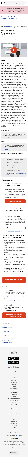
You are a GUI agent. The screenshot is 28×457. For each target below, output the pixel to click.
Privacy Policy (18, 432)
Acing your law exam (14, 415)
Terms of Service (10, 432)
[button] (14, 50)
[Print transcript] (25, 22)
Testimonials (14, 404)
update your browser (16, 11)
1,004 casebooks (17, 300)
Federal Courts (5, 330)
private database (8, 26)
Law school (14, 380)
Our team (14, 396)
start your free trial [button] (16, 137)
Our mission (14, 394)
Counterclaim (5, 340)
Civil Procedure (5, 325)
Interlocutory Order (7, 342)
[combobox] (14, 3)
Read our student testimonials (15, 205)
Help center (14, 425)
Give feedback (14, 423)
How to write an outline (14, 413)
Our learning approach (14, 398)
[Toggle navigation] (26, 2)
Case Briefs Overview (13, 16)
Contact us (14, 421)
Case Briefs (11, 18)
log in (22, 137)
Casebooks (4, 18)
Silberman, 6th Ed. (7, 327)
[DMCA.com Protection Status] (14, 438)
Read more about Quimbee (15, 231)
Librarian (14, 384)
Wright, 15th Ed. (6, 331)
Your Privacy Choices (10, 435)
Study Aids (4, 16)
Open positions (14, 400)
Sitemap (20, 435)
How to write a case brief (14, 411)
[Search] (5, 3)
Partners (14, 402)
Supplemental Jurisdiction (9, 338)
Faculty (14, 386)
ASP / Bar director (14, 388)
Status (14, 427)
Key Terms (5, 336)
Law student (14, 382)
